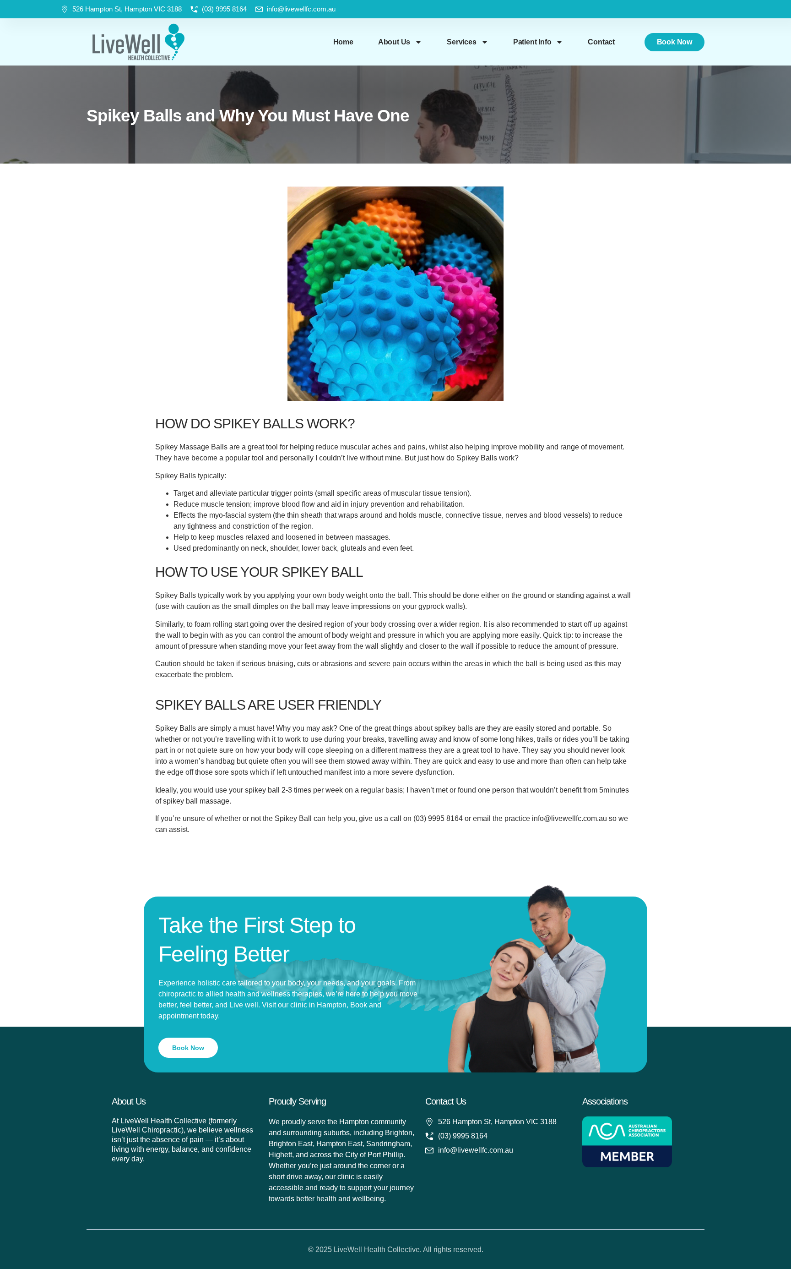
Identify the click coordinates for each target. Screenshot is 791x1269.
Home (343, 42)
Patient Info (532, 42)
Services (461, 42)
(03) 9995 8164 (224, 9)
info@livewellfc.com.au (301, 9)
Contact (601, 42)
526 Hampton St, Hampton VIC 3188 (127, 9)
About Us (394, 42)
